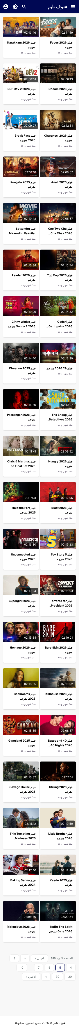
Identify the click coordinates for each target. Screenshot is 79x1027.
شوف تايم (57, 6)
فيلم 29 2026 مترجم (59, 368)
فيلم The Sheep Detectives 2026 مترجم (60, 419)
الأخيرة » (31, 976)
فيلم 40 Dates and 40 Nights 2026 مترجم (60, 745)
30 (57, 976)
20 (70, 976)
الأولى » (39, 958)
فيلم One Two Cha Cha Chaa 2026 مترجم (60, 233)
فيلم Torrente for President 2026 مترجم (61, 605)
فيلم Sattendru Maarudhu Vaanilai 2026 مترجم (22, 233)
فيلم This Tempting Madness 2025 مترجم (23, 838)
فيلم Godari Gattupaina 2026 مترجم (60, 326)
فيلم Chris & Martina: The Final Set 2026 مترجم (21, 466)
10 (21, 967)
